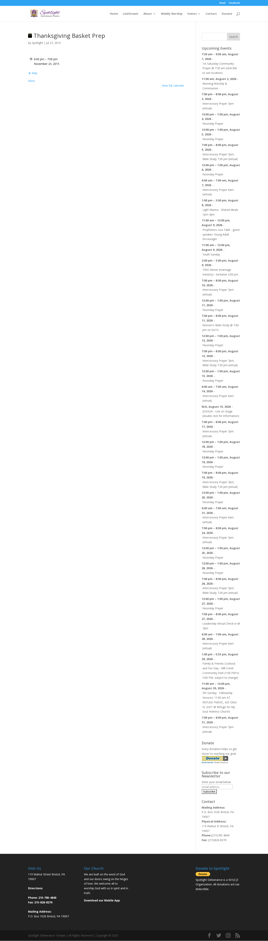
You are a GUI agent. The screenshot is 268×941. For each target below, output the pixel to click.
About (147, 13)
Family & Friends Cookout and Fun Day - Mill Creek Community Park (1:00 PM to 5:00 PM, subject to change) (220, 670)
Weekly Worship (171, 13)
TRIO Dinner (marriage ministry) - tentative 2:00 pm (220, 272)
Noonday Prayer (212, 123)
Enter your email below (216, 782)
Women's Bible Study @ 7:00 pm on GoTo (220, 327)
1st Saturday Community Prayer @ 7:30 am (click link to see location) (219, 68)
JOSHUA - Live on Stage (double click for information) (220, 413)
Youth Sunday (211, 254)
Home (114, 13)
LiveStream (130, 13)
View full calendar (173, 85)
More (31, 81)
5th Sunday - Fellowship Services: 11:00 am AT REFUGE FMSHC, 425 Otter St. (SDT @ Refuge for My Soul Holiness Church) (219, 702)
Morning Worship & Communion (214, 86)
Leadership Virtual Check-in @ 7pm (221, 626)
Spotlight (37, 43)
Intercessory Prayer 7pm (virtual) (218, 106)
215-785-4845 (47, 897)
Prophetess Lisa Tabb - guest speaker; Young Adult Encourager (221, 234)
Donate (227, 13)
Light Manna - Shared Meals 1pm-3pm (220, 212)
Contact (211, 13)
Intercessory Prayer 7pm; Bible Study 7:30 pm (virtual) (220, 156)
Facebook (234, 3)
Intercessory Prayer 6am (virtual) (218, 192)
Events (192, 13)
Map (32, 73)
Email (222, 3)
